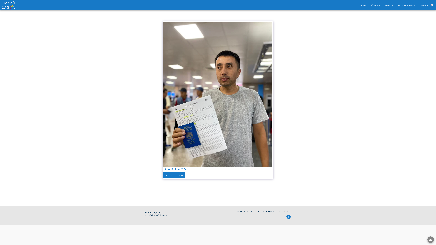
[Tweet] (169, 169)
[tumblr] (175, 169)
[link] (185, 169)
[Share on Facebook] (165, 169)
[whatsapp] (182, 169)
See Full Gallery (174, 175)
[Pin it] (172, 169)
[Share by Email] (179, 169)
